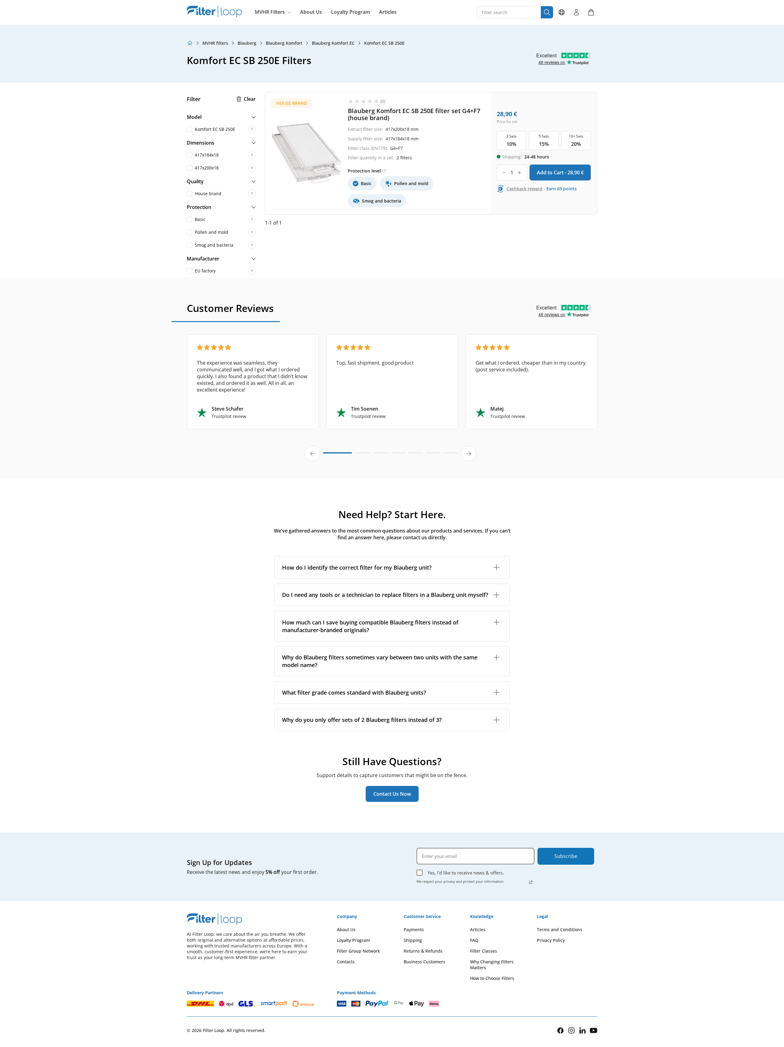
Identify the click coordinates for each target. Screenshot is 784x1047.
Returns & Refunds (423, 951)
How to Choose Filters (492, 978)
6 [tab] (433, 456)
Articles (388, 12)
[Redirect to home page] (190, 43)
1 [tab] (337, 455)
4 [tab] (398, 456)
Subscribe (565, 856)
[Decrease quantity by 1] (504, 172)
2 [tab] (363, 456)
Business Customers (424, 962)
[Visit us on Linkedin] (582, 1030)
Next (468, 453)
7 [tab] (450, 456)
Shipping (413, 940)
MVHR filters (215, 43)
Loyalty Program (350, 12)
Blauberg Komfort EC (333, 43)
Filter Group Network (358, 951)
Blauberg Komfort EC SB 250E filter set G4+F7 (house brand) (414, 114)
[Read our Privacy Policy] (530, 882)
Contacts (346, 962)
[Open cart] (591, 12)
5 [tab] (416, 456)
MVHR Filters (270, 12)
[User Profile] (576, 12)
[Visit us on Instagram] (571, 1030)
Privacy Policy (551, 940)
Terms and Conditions (559, 929)
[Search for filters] (547, 12)
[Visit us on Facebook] (560, 1030)
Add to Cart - (560, 172)
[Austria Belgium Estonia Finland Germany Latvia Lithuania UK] (562, 12)
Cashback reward (524, 189)
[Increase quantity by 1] (519, 172)
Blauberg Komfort (284, 43)
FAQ (474, 940)
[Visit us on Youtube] (593, 1030)
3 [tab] (381, 456)
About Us (311, 12)
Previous (312, 453)
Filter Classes (483, 951)
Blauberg (247, 43)
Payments (414, 929)
